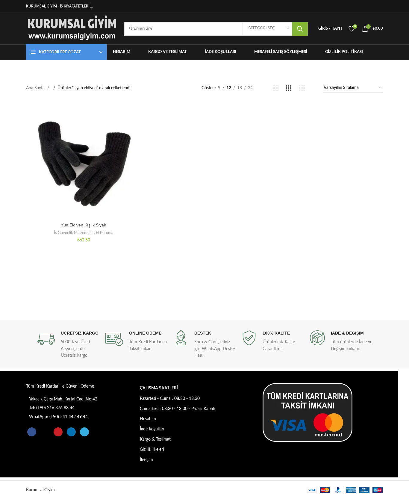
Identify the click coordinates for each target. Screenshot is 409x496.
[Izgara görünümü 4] (302, 88)
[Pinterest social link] (367, 6)
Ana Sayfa (36, 88)
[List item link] (71, 399)
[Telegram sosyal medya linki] (380, 6)
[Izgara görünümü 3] (288, 88)
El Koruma (104, 233)
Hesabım (148, 419)
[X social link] (361, 6)
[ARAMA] (300, 29)
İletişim (146, 460)
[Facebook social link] (354, 6)
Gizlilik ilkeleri (152, 449)
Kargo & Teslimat (155, 439)
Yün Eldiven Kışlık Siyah (83, 225)
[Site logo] (72, 28)
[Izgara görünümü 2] (275, 88)
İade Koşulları (152, 429)
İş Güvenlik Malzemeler (74, 233)
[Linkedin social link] (373, 6)
